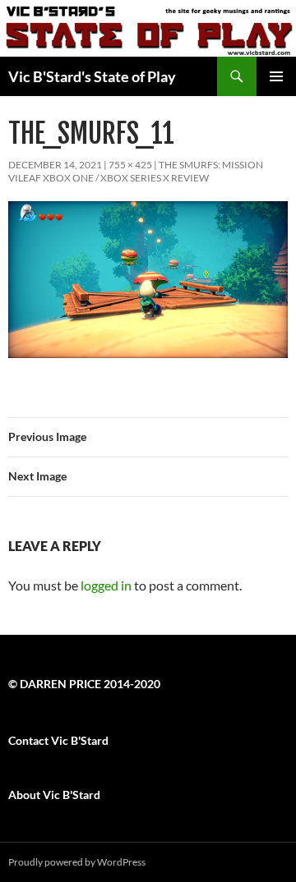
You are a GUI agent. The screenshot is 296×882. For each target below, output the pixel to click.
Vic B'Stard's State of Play (92, 76)
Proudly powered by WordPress (77, 862)
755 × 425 (130, 164)
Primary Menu (276, 76)
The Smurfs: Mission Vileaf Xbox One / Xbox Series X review (135, 171)
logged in (106, 585)
